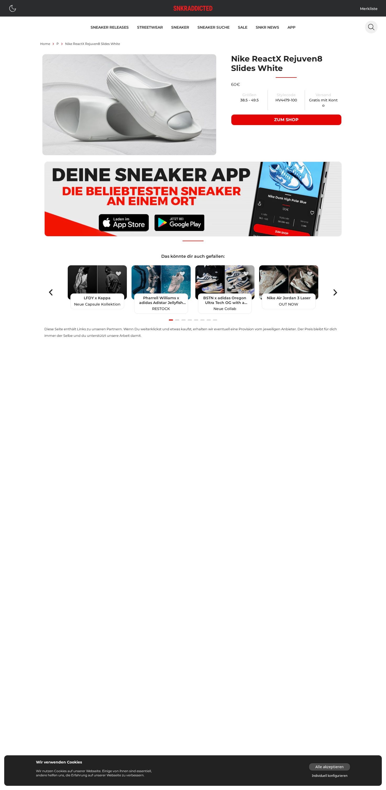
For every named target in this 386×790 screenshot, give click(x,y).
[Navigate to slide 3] (183, 320)
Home (45, 44)
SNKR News (267, 27)
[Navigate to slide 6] (202, 320)
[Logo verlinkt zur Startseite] (193, 8)
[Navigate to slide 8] (215, 320)
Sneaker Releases (110, 27)
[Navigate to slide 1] (171, 320)
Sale (242, 27)
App (291, 27)
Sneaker (180, 27)
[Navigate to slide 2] (177, 320)
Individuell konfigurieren (329, 776)
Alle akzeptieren (329, 766)
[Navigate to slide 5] (196, 320)
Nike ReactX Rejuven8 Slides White (92, 44)
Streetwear (150, 27)
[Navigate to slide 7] (209, 320)
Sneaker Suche (213, 27)
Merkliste (369, 8)
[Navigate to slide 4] (190, 320)
